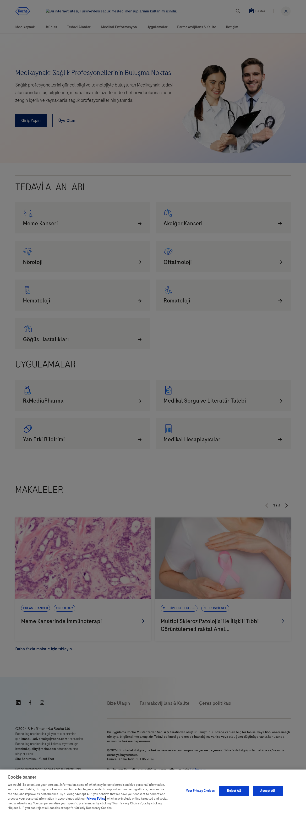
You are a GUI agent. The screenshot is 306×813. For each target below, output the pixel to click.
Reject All (234, 791)
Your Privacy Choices (200, 791)
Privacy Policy (96, 799)
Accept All (267, 791)
